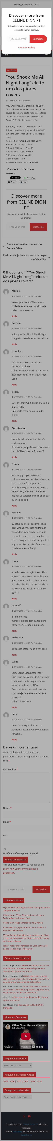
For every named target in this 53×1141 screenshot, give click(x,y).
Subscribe (38, 38)
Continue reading (26, 47)
